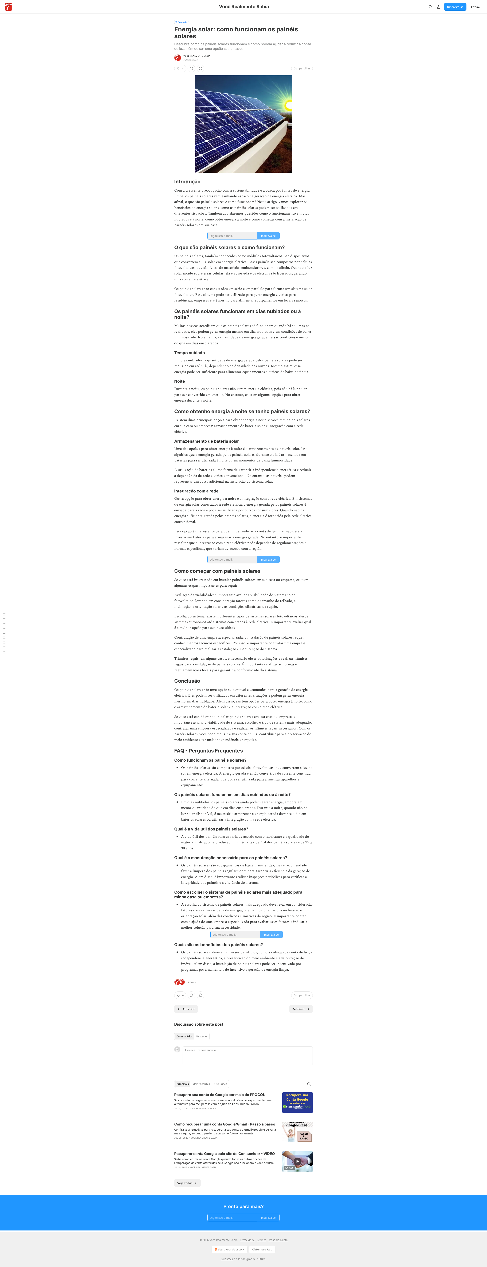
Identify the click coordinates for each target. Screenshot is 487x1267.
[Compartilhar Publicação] (438, 7)
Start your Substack (231, 1249)
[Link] (169, 182)
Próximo (298, 1009)
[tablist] (192, 1036)
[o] (297, 1161)
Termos (261, 1240)
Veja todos (184, 1183)
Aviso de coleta (278, 1240)
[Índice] (4, 633)
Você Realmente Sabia (196, 56)
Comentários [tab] (185, 1036)
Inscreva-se (455, 7)
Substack (227, 1259)
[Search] (430, 7)
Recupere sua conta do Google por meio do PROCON (220, 1095)
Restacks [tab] (201, 1036)
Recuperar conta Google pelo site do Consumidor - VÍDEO (224, 1154)
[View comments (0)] (191, 68)
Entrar (475, 7)
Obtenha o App (262, 1249)
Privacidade (247, 1240)
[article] (243, 1104)
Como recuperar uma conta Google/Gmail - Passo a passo (224, 1124)
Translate (182, 22)
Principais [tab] (183, 1084)
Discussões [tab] (220, 1084)
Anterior (189, 1009)
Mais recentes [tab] (201, 1084)
